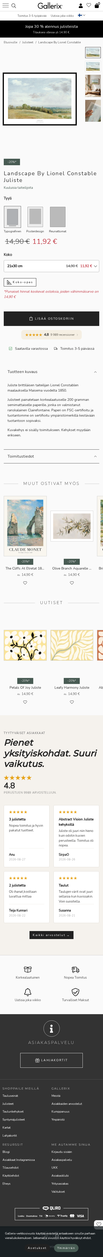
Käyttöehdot (10, 1176)
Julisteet (8, 1104)
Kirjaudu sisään (62, 1152)
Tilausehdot (10, 1168)
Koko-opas (22, 282)
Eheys (6, 1184)
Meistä (56, 1096)
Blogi (6, 1152)
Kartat (6, 1128)
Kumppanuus (61, 1112)
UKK (55, 1168)
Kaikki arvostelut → (51, 935)
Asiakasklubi (60, 1176)
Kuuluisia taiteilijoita (18, 188)
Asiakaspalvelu (62, 1160)
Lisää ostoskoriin (54, 319)
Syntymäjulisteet (13, 1120)
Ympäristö (58, 1120)
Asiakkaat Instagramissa (18, 1160)
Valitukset (58, 1192)
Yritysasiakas (60, 1184)
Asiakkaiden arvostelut (67, 1104)
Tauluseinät (10, 1096)
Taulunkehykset (13, 1112)
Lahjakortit (54, 1060)
